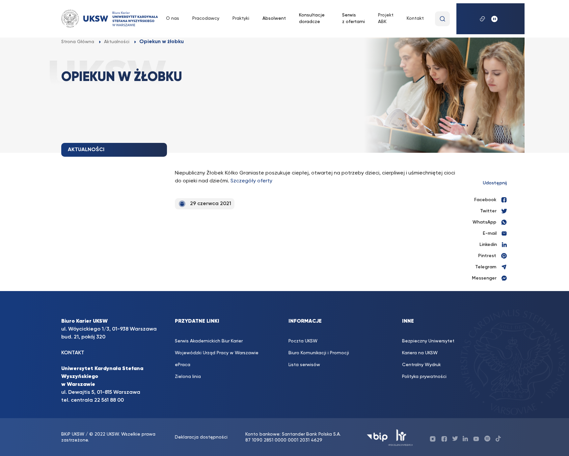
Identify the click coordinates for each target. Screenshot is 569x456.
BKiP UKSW (73, 434)
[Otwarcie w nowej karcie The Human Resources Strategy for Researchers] (401, 437)
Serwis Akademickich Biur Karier (209, 341)
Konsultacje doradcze (312, 18)
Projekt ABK (385, 18)
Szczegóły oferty (251, 181)
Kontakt (415, 18)
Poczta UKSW (302, 341)
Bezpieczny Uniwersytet (428, 341)
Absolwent (274, 18)
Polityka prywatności (424, 376)
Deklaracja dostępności (201, 437)
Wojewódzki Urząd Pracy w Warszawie (216, 353)
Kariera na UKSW (420, 353)
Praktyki (240, 18)
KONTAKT (72, 353)
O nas (172, 18)
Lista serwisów (304, 364)
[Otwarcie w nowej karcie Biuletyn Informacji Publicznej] (377, 437)
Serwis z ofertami (353, 18)
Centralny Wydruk (421, 364)
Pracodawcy (205, 18)
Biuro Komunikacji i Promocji (318, 353)
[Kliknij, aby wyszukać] (442, 19)
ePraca (182, 364)
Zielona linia (188, 376)
